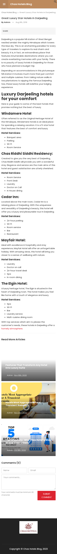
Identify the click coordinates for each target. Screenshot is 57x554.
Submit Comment (47, 495)
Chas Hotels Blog (21, 4)
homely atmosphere (12, 328)
